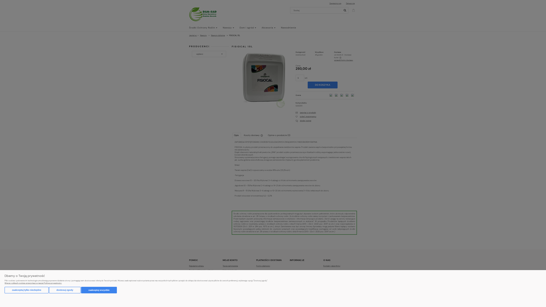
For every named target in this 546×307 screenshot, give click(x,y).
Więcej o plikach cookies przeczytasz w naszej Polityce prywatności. (33, 283)
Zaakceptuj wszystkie (98, 290)
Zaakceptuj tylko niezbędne (26, 290)
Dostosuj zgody (64, 290)
